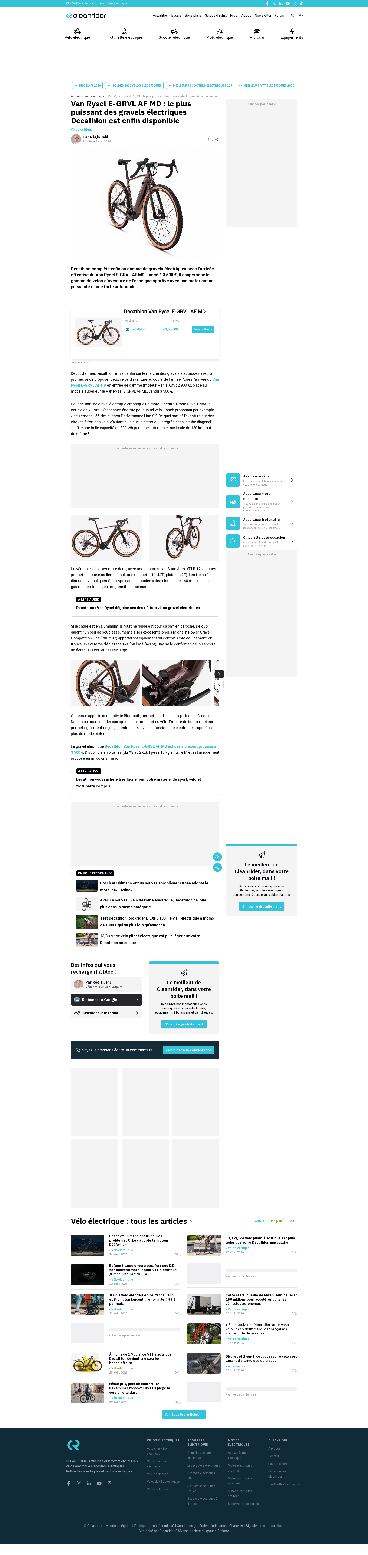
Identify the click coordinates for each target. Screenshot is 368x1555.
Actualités (160, 15)
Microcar (256, 37)
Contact (273, 1456)
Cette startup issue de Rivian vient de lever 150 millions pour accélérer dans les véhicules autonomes (261, 1299)
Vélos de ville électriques (163, 1481)
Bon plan (276, 1221)
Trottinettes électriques (284, 1484)
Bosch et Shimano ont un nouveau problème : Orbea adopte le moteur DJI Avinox (138, 1240)
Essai (291, 1221)
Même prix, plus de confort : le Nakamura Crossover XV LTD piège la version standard (139, 1388)
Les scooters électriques (203, 1465)
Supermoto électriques (243, 1503)
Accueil (76, 96)
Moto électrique (219, 37)
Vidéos (246, 15)
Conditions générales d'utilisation (202, 1526)
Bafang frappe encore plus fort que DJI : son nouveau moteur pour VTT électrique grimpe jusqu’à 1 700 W (143, 1269)
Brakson (223, 1531)
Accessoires (236, 1366)
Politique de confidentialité (154, 1526)
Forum (279, 15)
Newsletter (263, 15)
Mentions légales (118, 1526)
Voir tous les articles (182, 1414)
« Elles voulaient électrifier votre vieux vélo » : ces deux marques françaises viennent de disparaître (258, 1329)
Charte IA (236, 1526)
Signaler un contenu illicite (265, 1526)
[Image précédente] (219, 684)
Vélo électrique (77, 37)
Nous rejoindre (278, 1463)
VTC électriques (157, 1489)
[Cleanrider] (86, 15)
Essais (176, 15)
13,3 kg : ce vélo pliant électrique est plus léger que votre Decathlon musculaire (260, 1240)
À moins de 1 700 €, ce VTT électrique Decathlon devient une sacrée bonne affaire (140, 1358)
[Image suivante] (219, 674)
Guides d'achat (216, 15)
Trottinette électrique (124, 37)
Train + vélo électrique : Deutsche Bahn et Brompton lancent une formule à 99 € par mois (142, 1299)
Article (259, 1221)
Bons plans (193, 15)
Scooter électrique (174, 37)
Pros (233, 15)
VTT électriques (157, 1474)
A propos (274, 1448)
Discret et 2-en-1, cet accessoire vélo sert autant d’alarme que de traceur (261, 1358)
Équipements (292, 37)
